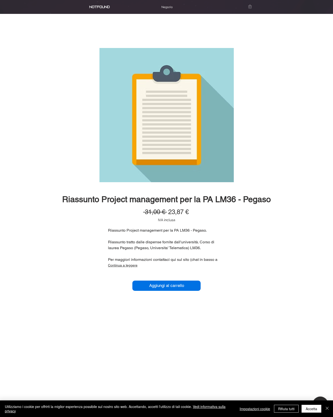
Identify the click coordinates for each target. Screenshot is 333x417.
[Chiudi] (327, 408)
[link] (250, 6)
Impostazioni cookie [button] (255, 408)
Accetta (311, 408)
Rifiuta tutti (286, 408)
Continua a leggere (122, 265)
